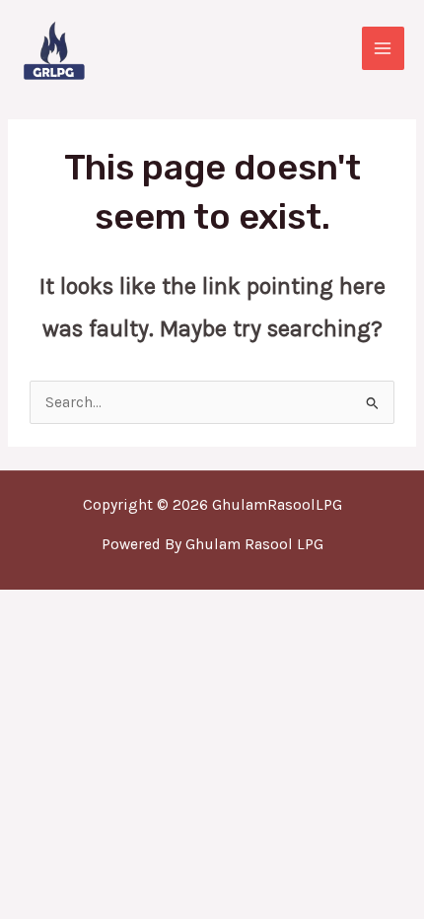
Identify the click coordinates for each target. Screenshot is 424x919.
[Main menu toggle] (383, 48)
